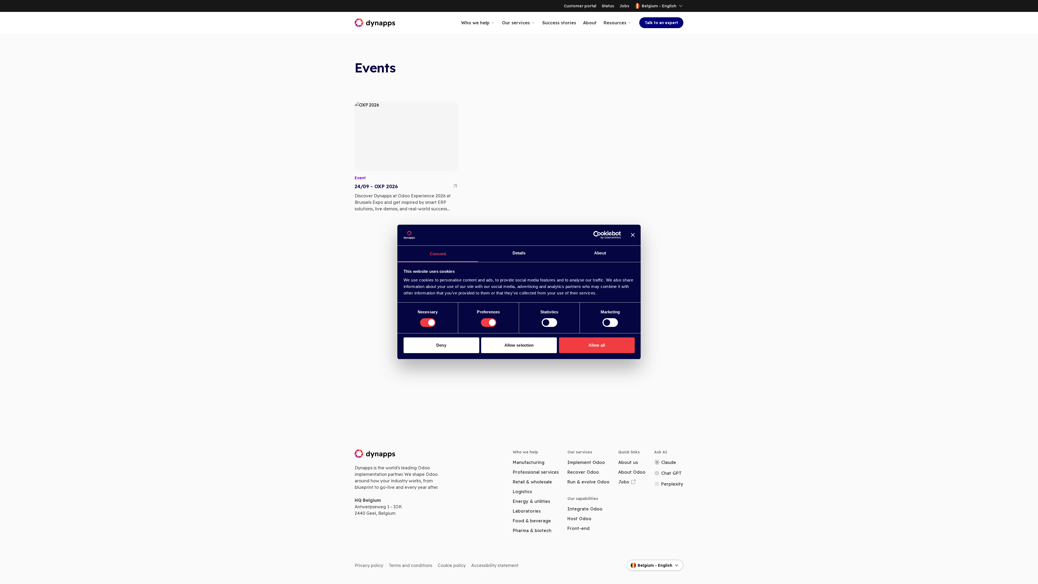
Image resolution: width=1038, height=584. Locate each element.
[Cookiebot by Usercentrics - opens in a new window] (597, 235)
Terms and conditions (410, 565)
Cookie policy (452, 565)
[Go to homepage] (375, 22)
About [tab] (600, 253)
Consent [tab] (438, 253)
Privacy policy (369, 565)
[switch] (488, 322)
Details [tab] (519, 253)
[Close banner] (633, 235)
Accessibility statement (494, 565)
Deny (441, 345)
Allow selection (519, 345)
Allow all (596, 345)
